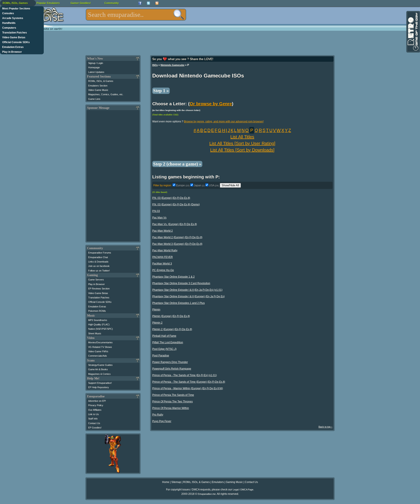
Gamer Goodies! (80, 3)
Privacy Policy (95, 405)
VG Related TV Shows (100, 347)
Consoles (8, 13)
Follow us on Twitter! (99, 270)
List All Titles (242, 136)
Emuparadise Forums (99, 252)
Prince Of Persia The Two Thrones (172, 401)
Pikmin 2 (157, 322)
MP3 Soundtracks (97, 320)
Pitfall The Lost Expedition (167, 342)
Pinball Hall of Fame (164, 335)
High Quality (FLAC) (99, 324)
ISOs (155, 65)
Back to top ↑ (325, 426)
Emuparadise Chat (98, 257)
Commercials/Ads (97, 355)
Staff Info (93, 418)
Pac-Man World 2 (162, 230)
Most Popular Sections (16, 8)
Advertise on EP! (97, 401)
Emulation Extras (13, 47)
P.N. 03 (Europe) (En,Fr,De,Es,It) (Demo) (176, 204)
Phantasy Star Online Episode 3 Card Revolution (181, 283)
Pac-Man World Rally (164, 250)
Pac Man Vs (159, 217)
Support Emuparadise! (100, 383)
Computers (9, 27)
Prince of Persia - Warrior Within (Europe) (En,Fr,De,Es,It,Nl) (187, 388)
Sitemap (176, 482)
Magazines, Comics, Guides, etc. (105, 94)
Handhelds (9, 23)
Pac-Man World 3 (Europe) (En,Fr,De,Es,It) (177, 243)
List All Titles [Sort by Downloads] (242, 150)
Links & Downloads (98, 261)
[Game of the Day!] (413, 32)
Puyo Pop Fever (161, 421)
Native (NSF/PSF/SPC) (100, 329)
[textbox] (136, 15)
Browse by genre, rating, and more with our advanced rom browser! (224, 121)
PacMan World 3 (162, 263)
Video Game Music (98, 90)
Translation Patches (14, 32)
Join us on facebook (99, 266)
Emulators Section (97, 85)
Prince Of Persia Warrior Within (170, 408)
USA (214, 185)
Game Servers (96, 279)
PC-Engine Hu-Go (163, 270)
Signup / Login (95, 63)
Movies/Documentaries (100, 342)
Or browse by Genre (211, 103)
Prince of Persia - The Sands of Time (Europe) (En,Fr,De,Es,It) (188, 381)
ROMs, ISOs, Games (15, 3)
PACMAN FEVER (162, 257)
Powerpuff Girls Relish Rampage (171, 368)
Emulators (218, 482)
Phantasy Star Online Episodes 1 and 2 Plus (178, 303)
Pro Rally (157, 414)
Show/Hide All (230, 185)
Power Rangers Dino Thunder (170, 362)
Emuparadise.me (207, 494)
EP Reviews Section (99, 288)
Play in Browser (12, 51)
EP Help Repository (98, 387)
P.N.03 (156, 211)
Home (165, 482)
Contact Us (94, 423)
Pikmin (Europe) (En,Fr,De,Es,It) (171, 316)
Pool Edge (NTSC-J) (164, 349)
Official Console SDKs (16, 42)
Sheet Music (94, 333)
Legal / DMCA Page (243, 489)
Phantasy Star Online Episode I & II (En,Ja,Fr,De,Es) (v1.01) (187, 289)
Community (111, 3)
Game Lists (94, 99)
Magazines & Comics (99, 374)
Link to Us (93, 414)
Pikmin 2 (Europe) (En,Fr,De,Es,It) (172, 329)
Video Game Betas (13, 37)
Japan (199, 185)
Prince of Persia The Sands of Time (173, 395)
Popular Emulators (48, 3)
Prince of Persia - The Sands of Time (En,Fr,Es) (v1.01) (184, 375)
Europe (182, 185)
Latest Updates (96, 72)
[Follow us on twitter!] (148, 3)
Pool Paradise (160, 355)
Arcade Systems (12, 18)
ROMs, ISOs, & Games (100, 81)
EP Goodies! (95, 427)
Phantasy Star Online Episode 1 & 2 (173, 276)
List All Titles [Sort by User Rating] (242, 143)
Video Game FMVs (98, 351)
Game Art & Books (98, 369)
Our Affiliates (95, 410)
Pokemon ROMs (97, 311)
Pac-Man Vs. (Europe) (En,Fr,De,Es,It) (174, 224)
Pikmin (156, 309)
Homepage (94, 67)
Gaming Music (234, 482)
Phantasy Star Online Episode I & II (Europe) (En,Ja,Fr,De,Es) (188, 296)
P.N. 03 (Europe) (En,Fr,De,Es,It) (171, 197)
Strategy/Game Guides (100, 365)
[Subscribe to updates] (157, 3)
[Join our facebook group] (140, 3)
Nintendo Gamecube (172, 65)
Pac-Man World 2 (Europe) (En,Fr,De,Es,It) (177, 237)
